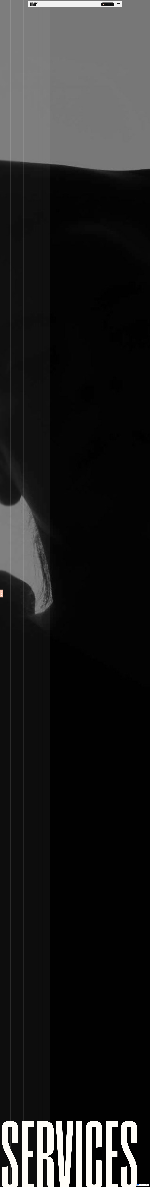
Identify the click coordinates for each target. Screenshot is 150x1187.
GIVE (1, 592)
